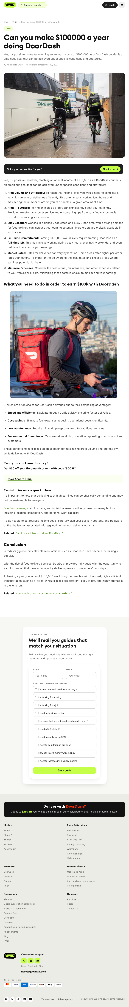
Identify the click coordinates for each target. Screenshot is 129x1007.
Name (36, 669)
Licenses (8, 922)
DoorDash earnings (16, 508)
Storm (7, 830)
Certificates (10, 917)
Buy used (71, 835)
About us (71, 899)
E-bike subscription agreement (19, 904)
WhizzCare (72, 849)
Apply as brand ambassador (81, 881)
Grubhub (8, 876)
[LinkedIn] (24, 999)
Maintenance (73, 858)
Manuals (8, 899)
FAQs (14, 22)
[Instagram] (12, 999)
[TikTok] (18, 999)
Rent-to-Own (73, 830)
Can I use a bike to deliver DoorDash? (39, 533)
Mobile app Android (76, 876)
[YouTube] (30, 999)
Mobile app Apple (75, 872)
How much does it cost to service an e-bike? (43, 593)
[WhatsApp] (24, 960)
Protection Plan (75, 853)
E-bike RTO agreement (15, 908)
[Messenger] (31, 960)
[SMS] (37, 960)
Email (69, 669)
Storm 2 (8, 835)
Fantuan (8, 881)
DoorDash (9, 872)
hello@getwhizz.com (33, 971)
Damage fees (10, 913)
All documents (11, 931)
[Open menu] (122, 5)
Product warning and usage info (20, 927)
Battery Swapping (76, 844)
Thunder (8, 839)
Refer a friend (74, 885)
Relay (6, 885)
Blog (6, 22)
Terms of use (47, 999)
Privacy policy (65, 999)
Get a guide (65, 770)
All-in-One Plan (74, 839)
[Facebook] (6, 999)
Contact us (72, 908)
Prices (70, 904)
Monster (8, 844)
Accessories (10, 849)
